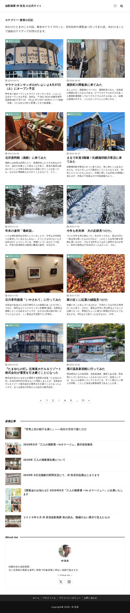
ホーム (36, 598)
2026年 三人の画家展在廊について (44, 459)
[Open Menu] (115, 6)
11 (83, 400)
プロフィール (49, 598)
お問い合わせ (90, 598)
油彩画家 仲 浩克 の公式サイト (23, 5)
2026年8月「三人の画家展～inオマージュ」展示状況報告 (58, 444)
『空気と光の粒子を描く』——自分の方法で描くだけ (55, 429)
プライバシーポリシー (70, 598)
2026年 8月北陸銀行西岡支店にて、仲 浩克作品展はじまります (61, 475)
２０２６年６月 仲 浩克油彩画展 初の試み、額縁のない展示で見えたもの (66, 517)
